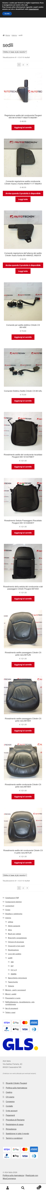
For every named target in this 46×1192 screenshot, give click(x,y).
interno (14, 35)
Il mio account (11, 1110)
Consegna (10, 1101)
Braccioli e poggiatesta (17, 938)
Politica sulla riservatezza (16, 1087)
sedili (10, 958)
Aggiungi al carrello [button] (23, 127)
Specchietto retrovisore (17, 978)
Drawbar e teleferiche (13, 914)
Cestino (9, 1092)
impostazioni (34, 9)
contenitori (9, 906)
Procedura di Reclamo (15, 1119)
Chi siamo (10, 1096)
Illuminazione (13, 950)
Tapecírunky (13, 982)
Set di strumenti (11, 1008)
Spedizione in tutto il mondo (17, 1133)
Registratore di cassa (14, 1124)
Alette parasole (14, 926)
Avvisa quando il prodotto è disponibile (23, 193)
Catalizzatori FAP (12, 898)
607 (12, 966)
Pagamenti (10, 1115)
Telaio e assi (10, 1012)
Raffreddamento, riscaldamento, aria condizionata (19, 1003)
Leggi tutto (23, 199)
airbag (10, 922)
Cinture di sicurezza (16, 942)
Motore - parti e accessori (15, 990)
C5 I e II (14, 970)
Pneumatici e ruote (12, 998)
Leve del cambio (14, 954)
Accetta (7, 14)
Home (7, 35)
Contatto (9, 1106)
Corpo (7, 909)
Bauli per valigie (14, 934)
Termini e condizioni (14, 1138)
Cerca (23, 1188)
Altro (10, 930)
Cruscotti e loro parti (16, 946)
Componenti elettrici (13, 902)
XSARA (13, 974)
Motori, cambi (10, 994)
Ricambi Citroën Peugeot (16, 1083)
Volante (11, 986)
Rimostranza (11, 1129)
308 (12, 962)
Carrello (35, 1186)
